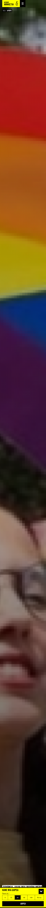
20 (18, 897)
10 (11, 897)
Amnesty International (11, 3)
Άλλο (39, 897)
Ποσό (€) (5, 893)
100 (31, 897)
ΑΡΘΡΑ (9, 11)
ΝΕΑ (4, 11)
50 (24, 897)
